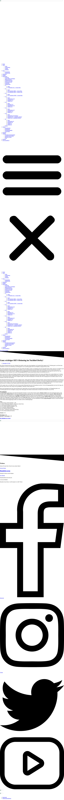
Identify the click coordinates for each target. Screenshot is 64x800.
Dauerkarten (7, 129)
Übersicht (7, 77)
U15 (6, 102)
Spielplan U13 (10, 100)
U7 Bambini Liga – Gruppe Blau (14, 87)
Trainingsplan (7, 84)
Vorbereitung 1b (11, 121)
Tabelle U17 (10, 112)
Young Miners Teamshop (10, 78)
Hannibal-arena (5, 471)
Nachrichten (7, 71)
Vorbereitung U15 (11, 105)
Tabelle (6, 68)
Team (3, 65)
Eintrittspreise (7, 128)
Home (3, 64)
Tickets (3, 126)
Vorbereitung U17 (11, 110)
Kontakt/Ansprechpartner (10, 134)
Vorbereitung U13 (11, 98)
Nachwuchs (4, 76)
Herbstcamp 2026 (8, 82)
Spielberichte (7, 73)
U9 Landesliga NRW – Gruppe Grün (15, 92)
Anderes (4, 133)
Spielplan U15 (10, 104)
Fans (6, 138)
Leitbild (4, 75)
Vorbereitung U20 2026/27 (13, 115)
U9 (5, 88)
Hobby (6, 125)
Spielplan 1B (10, 122)
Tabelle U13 (10, 101)
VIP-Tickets (7, 131)
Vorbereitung (7, 67)
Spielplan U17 (10, 111)
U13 (6, 96)
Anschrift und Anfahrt (9, 135)
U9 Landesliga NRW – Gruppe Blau (15, 91)
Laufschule (7, 83)
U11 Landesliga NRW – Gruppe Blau (15, 95)
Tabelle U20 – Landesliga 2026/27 (14, 117)
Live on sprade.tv (5, 140)
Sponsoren (4, 74)
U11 (6, 93)
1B (5, 119)
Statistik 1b (10, 124)
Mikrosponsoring (8, 79)
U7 (5, 85)
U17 (6, 107)
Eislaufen (4, 132)
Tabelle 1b (10, 123)
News (3, 70)
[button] (32, 206)
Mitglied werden (8, 137)
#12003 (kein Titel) (9, 80)
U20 (6, 113)
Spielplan (7, 69)
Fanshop (4, 139)
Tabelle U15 (10, 106)
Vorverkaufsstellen (8, 130)
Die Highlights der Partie (5, 418)
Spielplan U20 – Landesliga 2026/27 (15, 116)
